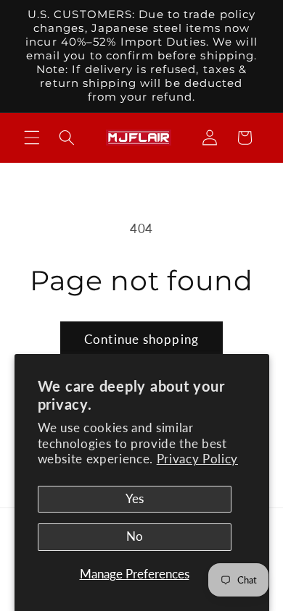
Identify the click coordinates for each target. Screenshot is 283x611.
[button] (32, 137)
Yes (135, 499)
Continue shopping (141, 339)
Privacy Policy (197, 459)
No (134, 536)
